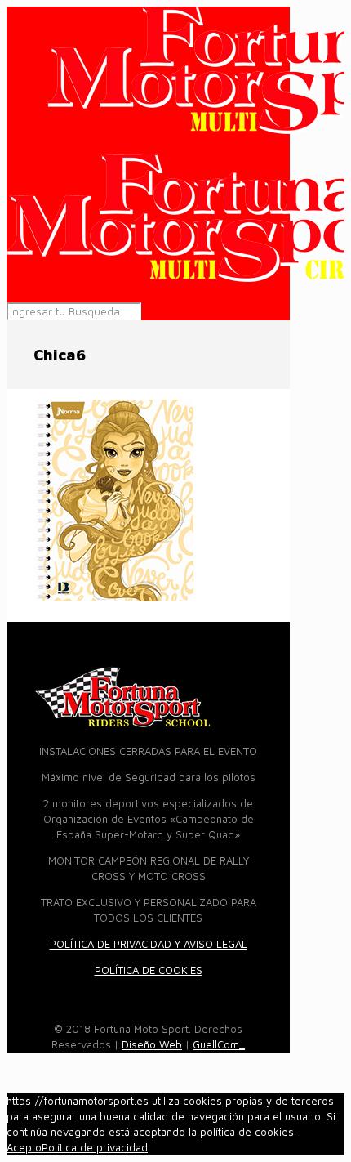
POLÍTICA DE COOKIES (148, 970)
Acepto (24, 1147)
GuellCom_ (219, 1044)
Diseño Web (152, 1044)
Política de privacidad (95, 1147)
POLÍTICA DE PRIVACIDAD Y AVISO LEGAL (148, 943)
